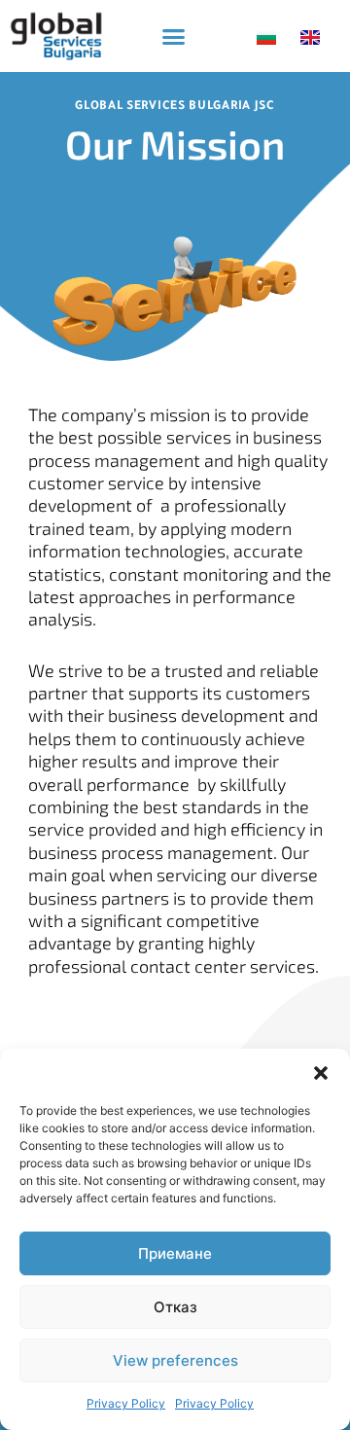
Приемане (175, 1253)
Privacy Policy (126, 1403)
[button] (321, 1073)
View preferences (175, 1360)
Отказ (175, 1307)
